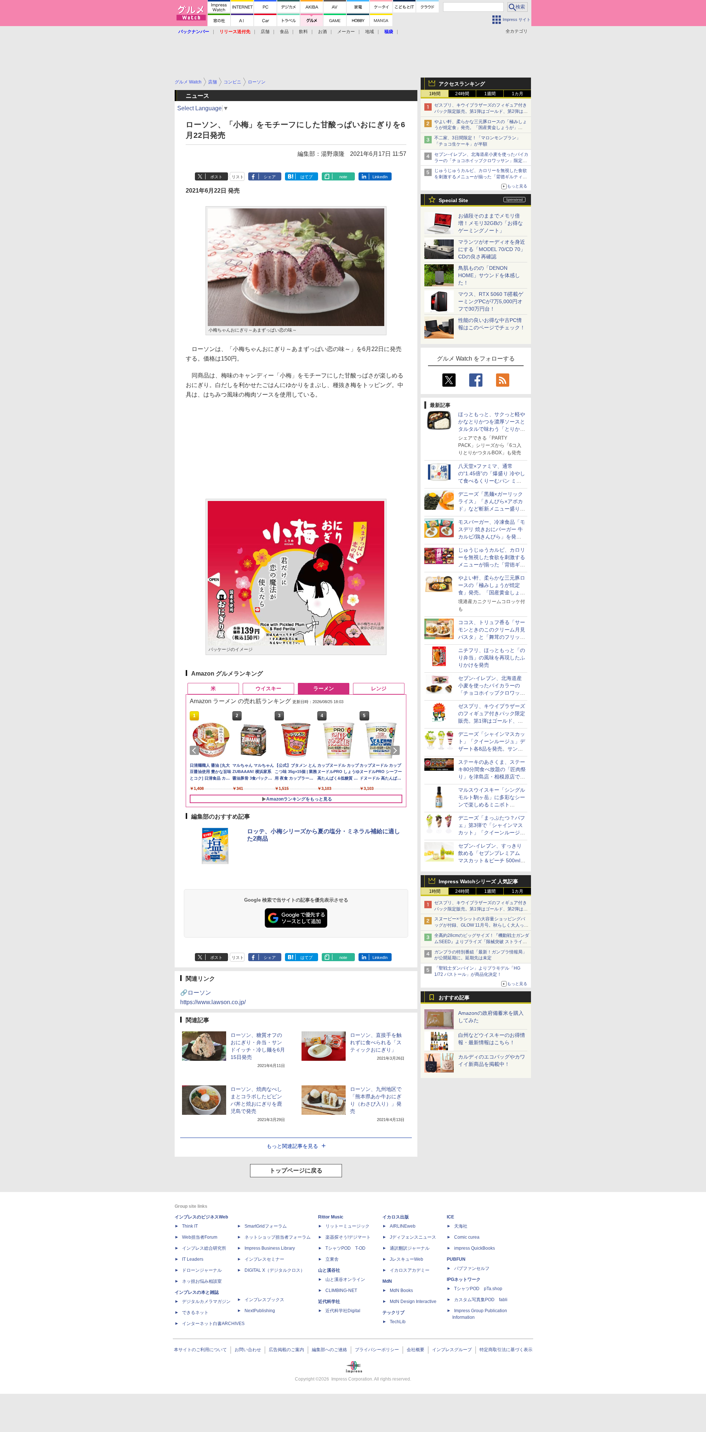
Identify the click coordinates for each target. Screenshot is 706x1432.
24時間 (462, 93)
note (343, 177)
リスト (238, 177)
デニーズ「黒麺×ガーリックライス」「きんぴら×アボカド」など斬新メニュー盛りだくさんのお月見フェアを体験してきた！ (491, 508)
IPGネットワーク (464, 1279)
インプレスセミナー (264, 1259)
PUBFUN (456, 1259)
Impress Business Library (270, 1248)
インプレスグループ (452, 1349)
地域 (369, 31)
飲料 (303, 31)
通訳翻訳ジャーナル (409, 1248)
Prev (196, 750)
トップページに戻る (296, 1170)
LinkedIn (380, 177)
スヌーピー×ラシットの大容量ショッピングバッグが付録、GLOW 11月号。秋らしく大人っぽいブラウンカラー (481, 925)
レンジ (378, 688)
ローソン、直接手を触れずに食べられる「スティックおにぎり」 (376, 1042)
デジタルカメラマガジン (206, 1301)
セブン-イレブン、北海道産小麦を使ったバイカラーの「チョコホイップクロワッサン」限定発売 (481, 160)
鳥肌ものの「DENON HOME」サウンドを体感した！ (489, 275)
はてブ (306, 177)
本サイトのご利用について (200, 1349)
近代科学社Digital (342, 1310)
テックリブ (393, 1312)
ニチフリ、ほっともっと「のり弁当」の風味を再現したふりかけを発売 (491, 657)
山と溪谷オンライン (345, 1279)
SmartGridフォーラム (266, 1226)
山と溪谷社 (329, 1270)
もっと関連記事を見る (292, 1146)
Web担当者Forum (199, 1237)
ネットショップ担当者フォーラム (278, 1237)
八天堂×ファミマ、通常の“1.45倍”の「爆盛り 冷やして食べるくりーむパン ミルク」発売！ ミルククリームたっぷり (491, 480)
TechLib (398, 1321)
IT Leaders (192, 1259)
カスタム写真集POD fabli (480, 1299)
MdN (387, 1281)
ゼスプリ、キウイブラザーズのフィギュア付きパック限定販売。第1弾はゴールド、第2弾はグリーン (481, 111)
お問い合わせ (248, 1349)
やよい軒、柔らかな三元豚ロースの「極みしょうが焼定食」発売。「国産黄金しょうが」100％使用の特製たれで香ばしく (480, 128)
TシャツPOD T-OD (345, 1248)
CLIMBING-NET (341, 1290)
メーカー (346, 31)
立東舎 (332, 1259)
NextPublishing (260, 1310)
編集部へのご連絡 (329, 1349)
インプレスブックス (264, 1299)
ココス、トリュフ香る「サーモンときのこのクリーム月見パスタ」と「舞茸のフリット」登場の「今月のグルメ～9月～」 (491, 637)
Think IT (190, 1226)
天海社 (460, 1226)
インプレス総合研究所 (204, 1248)
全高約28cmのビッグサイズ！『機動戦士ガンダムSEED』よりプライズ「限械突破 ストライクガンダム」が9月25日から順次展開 (481, 942)
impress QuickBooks (474, 1248)
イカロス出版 (395, 1217)
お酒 (322, 31)
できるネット (195, 1312)
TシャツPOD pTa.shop (478, 1288)
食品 (284, 31)
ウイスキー (268, 688)
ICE (450, 1217)
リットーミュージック (347, 1226)
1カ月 (517, 93)
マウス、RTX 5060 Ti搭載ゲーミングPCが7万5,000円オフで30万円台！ (490, 301)
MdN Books (401, 1290)
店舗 (265, 31)
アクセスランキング (462, 84)
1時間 (435, 93)
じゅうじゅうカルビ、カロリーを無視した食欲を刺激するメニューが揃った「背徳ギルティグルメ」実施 (480, 177)
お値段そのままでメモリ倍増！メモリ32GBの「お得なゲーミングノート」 (490, 223)
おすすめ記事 (454, 997)
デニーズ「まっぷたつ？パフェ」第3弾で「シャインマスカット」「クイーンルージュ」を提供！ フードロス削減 (491, 832)
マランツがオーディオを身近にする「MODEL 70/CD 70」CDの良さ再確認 (491, 249)
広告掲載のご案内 (286, 1349)
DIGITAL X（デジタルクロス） (275, 1270)
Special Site (453, 200)
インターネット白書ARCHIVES (213, 1323)
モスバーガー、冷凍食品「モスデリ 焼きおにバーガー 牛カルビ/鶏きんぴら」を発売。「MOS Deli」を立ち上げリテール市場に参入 (491, 536)
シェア (270, 177)
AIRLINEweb (403, 1226)
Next (396, 750)
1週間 (490, 93)
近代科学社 (329, 1301)
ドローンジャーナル (202, 1270)
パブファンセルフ (471, 1268)
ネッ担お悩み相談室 (202, 1281)
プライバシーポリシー (377, 1349)
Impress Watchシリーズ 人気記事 (478, 881)
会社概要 (415, 1349)
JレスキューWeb (406, 1259)
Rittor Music (330, 1217)
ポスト (216, 177)
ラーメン (323, 688)
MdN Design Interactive (413, 1301)
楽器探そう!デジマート (348, 1237)
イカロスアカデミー (409, 1270)
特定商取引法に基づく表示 (505, 1349)
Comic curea (466, 1237)
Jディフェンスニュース (413, 1237)
